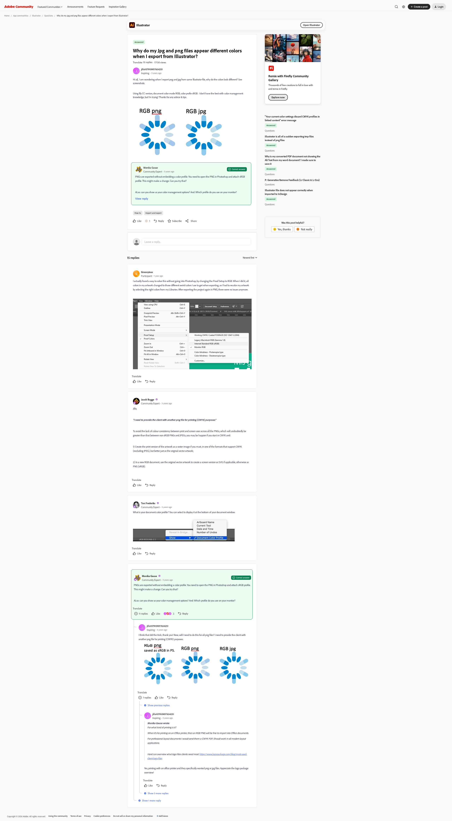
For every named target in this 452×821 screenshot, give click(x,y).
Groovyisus (147, 271)
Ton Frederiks (148, 503)
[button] (419, 7)
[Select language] (403, 7)
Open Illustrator (311, 24)
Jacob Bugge (147, 399)
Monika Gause (150, 167)
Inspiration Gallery (117, 6)
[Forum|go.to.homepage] (18, 7)
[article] (192, 327)
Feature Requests (96, 6)
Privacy (87, 816)
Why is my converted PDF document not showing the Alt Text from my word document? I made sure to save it (292, 160)
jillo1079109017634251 (152, 69)
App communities (20, 15)
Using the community (58, 816)
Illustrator (36, 15)
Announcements (75, 6)
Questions (48, 15)
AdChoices (163, 816)
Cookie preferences (102, 816)
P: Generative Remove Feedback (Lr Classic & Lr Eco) (292, 179)
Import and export (153, 213)
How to (138, 213)
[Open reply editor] (192, 242)
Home (7, 15)
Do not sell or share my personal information (133, 816)
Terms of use (75, 816)
